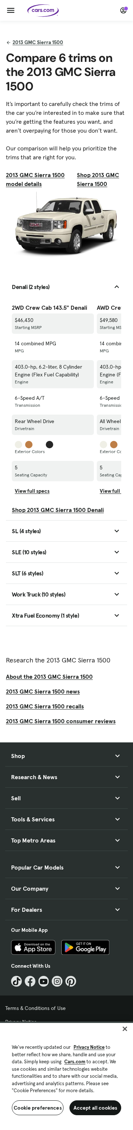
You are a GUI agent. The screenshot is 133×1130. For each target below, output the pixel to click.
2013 (38, 42)
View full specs (32, 491)
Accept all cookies (95, 1107)
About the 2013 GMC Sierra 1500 (49, 676)
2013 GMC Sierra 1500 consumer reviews (61, 721)
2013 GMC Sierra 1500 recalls (45, 706)
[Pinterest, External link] (70, 981)
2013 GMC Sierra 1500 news (43, 691)
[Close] (125, 1029)
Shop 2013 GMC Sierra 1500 (98, 179)
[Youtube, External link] (43, 981)
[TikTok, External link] (16, 981)
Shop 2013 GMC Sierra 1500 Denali (58, 510)
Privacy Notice (89, 1047)
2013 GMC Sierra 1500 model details (35, 179)
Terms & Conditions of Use (35, 1008)
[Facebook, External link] (30, 981)
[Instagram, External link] (57, 981)
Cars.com (74, 1061)
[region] (66, 1075)
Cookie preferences (38, 1107)
